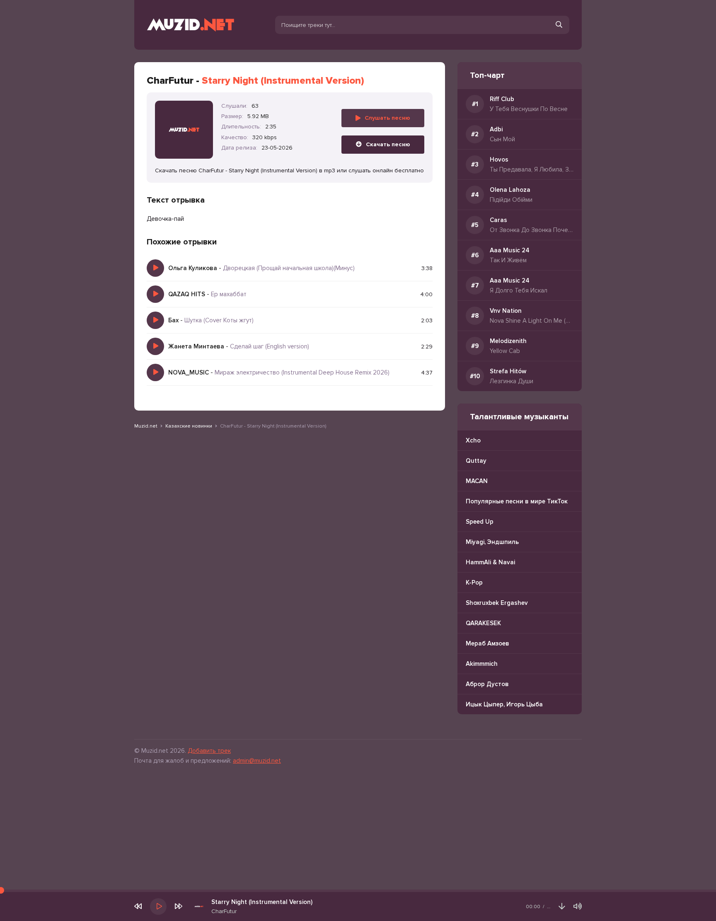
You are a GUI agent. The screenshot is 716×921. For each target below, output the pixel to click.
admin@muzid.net (257, 760)
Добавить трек (209, 750)
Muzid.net (145, 426)
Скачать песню (388, 144)
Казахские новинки (188, 426)
